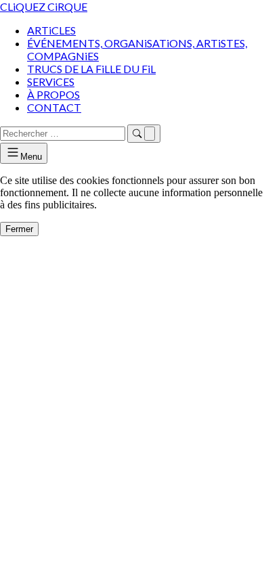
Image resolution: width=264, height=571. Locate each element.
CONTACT (54, 107)
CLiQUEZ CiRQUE (43, 6)
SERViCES (50, 81)
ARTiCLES (51, 30)
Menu (31, 157)
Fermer (19, 229)
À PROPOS (53, 94)
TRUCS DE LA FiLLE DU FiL (91, 68)
